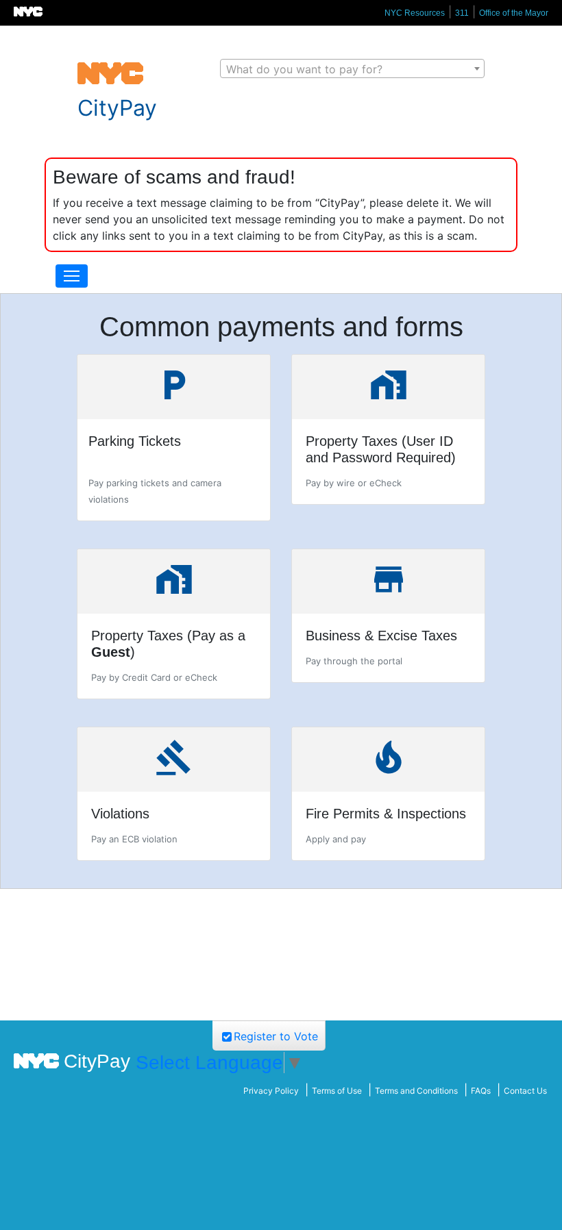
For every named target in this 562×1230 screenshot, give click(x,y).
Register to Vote (276, 1036)
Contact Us (525, 1090)
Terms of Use (337, 1090)
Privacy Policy (271, 1090)
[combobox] (352, 68)
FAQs (481, 1090)
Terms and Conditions (416, 1090)
